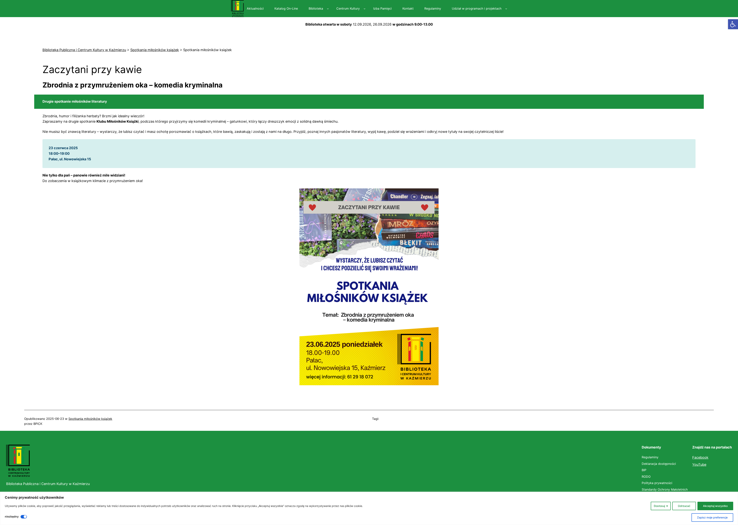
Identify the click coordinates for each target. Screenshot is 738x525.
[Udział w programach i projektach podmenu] (506, 9)
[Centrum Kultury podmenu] (365, 9)
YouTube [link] (699, 465)
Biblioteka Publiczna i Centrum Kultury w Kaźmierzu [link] (48, 484)
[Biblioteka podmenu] (328, 9)
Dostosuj (659, 506)
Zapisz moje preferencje (712, 517)
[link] (733, 24)
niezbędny (12, 516)
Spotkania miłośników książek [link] (90, 419)
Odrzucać (684, 506)
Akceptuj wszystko (715, 506)
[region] (369, 508)
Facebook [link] (700, 457)
